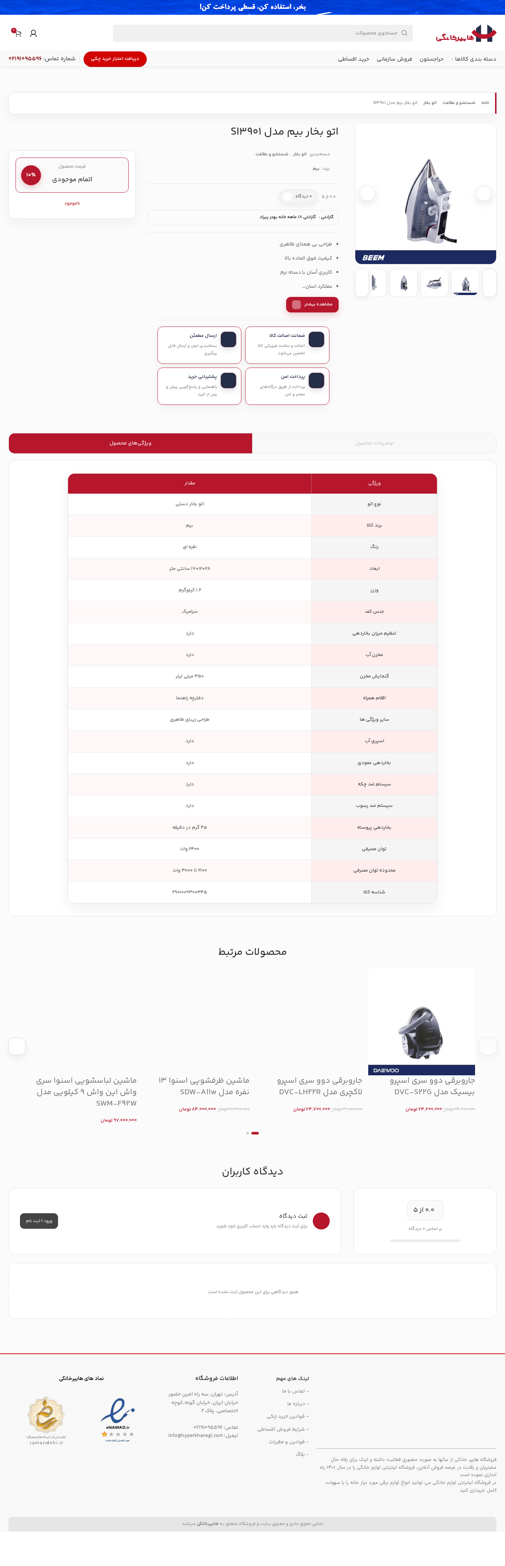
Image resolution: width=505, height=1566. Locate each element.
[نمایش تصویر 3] (403, 283)
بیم (316, 168)
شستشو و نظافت (459, 102)
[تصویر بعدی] (484, 193)
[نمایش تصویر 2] (434, 283)
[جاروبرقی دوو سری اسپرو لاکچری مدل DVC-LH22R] (308, 1021)
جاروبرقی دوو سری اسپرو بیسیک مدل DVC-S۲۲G (432, 1087)
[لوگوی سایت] (466, 33)
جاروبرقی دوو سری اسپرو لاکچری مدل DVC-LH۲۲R (319, 1087)
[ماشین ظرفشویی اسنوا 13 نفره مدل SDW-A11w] (196, 1021)
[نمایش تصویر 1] (465, 283)
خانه (485, 102)
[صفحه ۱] (255, 1133)
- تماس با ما (295, 1391)
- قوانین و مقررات (289, 1442)
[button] (425, 193)
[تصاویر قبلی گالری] (362, 283)
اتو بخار (430, 102)
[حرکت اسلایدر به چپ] (17, 1046)
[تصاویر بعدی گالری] (489, 283)
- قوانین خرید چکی (288, 1417)
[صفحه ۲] (247, 1133)
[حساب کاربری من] (33, 33)
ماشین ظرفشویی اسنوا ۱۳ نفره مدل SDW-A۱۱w (204, 1087)
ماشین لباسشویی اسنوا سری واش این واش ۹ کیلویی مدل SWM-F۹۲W (86, 1092)
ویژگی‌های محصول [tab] (130, 443)
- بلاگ (302, 1455)
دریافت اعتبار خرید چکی (115, 58)
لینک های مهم (292, 1379)
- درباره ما (298, 1404)
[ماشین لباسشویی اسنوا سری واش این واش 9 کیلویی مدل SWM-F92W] (83, 1021)
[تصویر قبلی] (367, 193)
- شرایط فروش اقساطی (283, 1429)
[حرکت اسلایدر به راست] (487, 1046)
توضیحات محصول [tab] (374, 443)
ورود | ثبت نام (39, 1221)
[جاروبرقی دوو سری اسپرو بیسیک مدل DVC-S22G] (421, 1021)
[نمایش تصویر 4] (372, 283)
